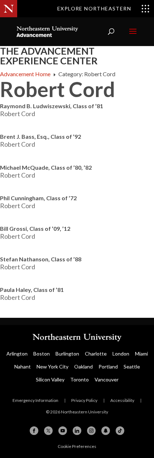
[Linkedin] (77, 430)
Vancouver (107, 379)
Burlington (67, 354)
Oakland (83, 366)
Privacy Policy (84, 400)
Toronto (79, 379)
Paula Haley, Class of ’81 (32, 289)
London (120, 354)
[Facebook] (34, 430)
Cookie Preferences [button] (77, 446)
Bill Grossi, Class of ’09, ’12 (35, 228)
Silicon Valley (50, 379)
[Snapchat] (105, 430)
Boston (41, 354)
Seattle (132, 366)
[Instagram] (91, 430)
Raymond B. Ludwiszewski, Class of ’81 (51, 105)
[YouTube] (62, 430)
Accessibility (122, 400)
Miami (141, 354)
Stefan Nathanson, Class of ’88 (40, 259)
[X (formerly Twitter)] (48, 430)
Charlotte (96, 354)
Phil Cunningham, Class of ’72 (38, 197)
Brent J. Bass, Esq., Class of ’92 (40, 136)
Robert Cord (17, 114)
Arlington (17, 354)
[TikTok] (120, 430)
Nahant (22, 366)
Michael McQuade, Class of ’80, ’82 (46, 167)
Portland (108, 366)
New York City (52, 366)
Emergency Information (35, 400)
